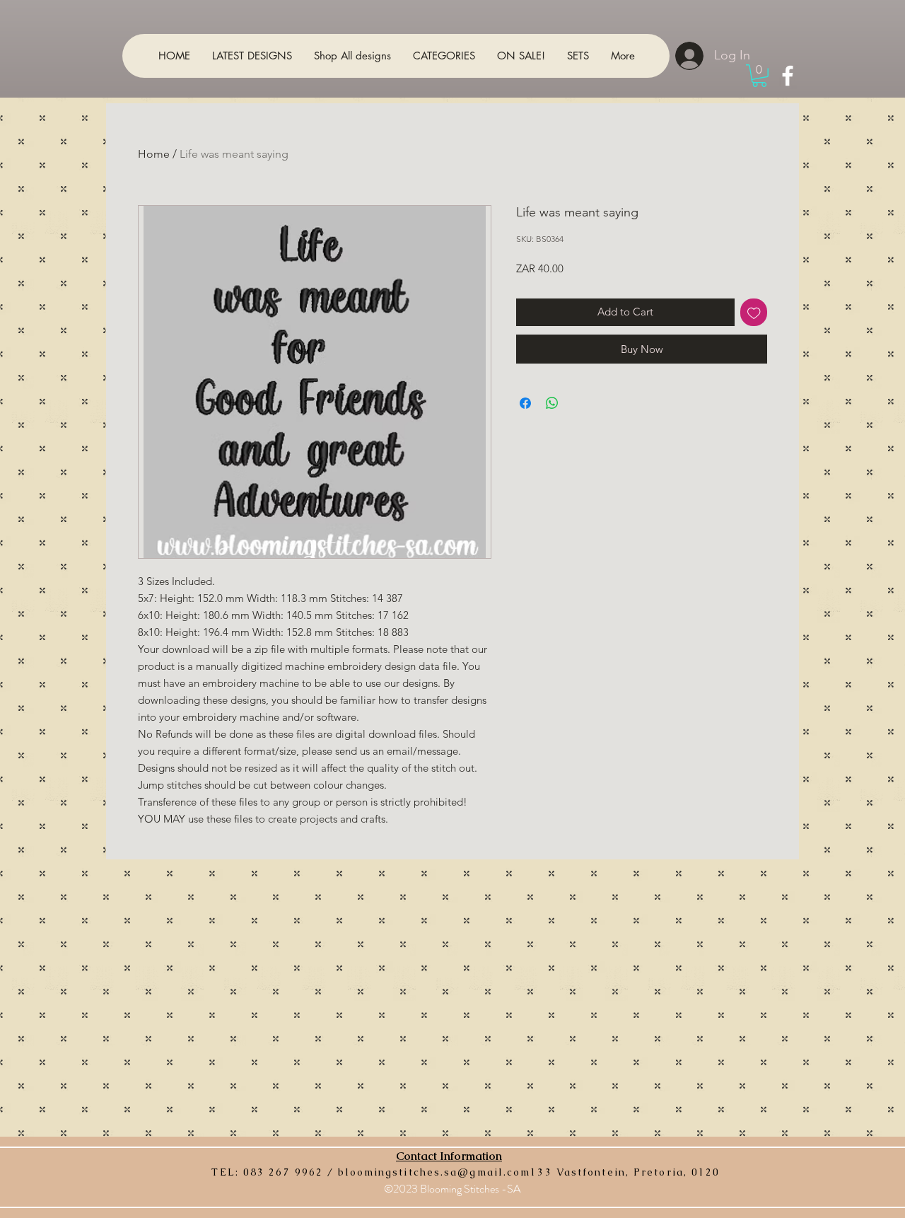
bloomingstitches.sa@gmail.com (434, 1172)
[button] (759, 75)
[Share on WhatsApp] (552, 403)
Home (154, 154)
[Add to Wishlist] (754, 312)
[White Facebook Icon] (787, 75)
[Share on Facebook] (525, 403)
